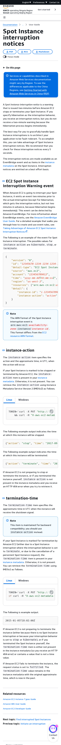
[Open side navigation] (4, 17)
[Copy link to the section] (3, 181)
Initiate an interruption (33, 723)
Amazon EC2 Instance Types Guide (19, 699)
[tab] (9, 400)
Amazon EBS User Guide (14, 704)
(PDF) (46, 93)
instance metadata (13, 562)
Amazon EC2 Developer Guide (17, 708)
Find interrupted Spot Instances (33, 719)
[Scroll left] (35, 9)
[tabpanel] (30, 414)
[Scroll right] (55, 9)
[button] (11, 67)
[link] (34, 24)
